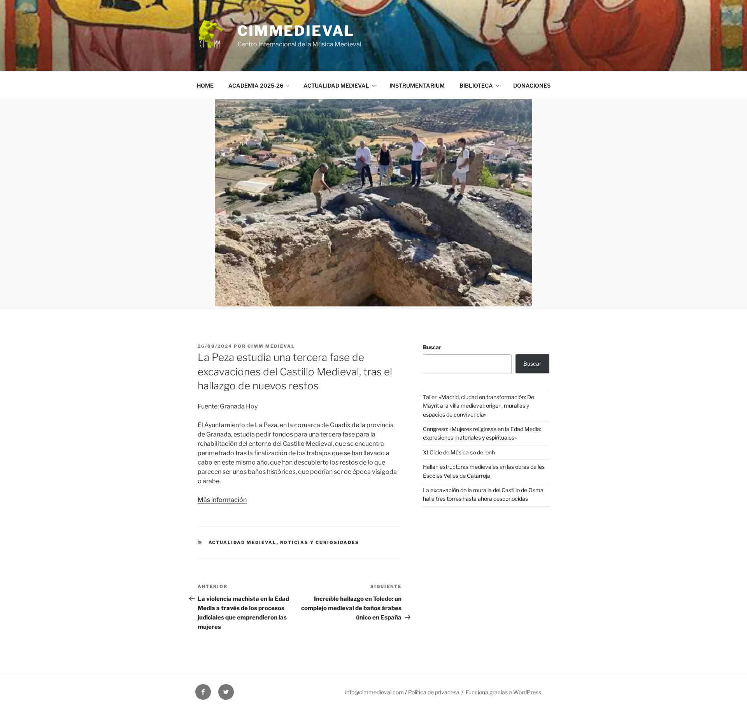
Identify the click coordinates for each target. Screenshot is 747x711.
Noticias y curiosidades (319, 542)
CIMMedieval (295, 30)
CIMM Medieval (271, 346)
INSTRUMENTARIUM (417, 85)
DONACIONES (532, 85)
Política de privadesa (433, 692)
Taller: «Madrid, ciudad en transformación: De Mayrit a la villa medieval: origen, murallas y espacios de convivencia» (478, 406)
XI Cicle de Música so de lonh (459, 452)
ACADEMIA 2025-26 (255, 85)
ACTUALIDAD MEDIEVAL (336, 85)
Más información (222, 499)
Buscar (432, 347)
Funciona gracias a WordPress (503, 692)
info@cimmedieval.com (374, 692)
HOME (205, 85)
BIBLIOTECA (476, 85)
